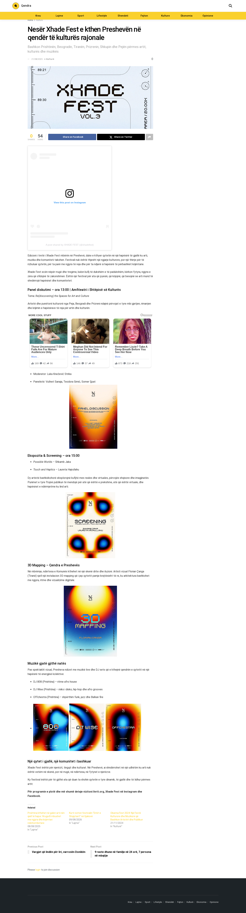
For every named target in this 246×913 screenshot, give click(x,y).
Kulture (165, 15)
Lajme (59, 15)
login (37, 869)
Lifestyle (102, 15)
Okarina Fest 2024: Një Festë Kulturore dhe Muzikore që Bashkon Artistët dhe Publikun (126, 816)
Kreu (38, 15)
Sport (80, 15)
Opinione (207, 15)
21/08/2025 (37, 59)
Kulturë (39, 20)
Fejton (144, 15)
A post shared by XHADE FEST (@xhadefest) (70, 244)
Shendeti (123, 15)
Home (30, 20)
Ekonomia (186, 15)
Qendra (26, 5)
